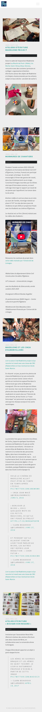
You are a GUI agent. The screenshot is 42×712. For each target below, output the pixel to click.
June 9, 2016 (17, 498)
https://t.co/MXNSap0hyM (25, 521)
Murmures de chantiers (19, 156)
